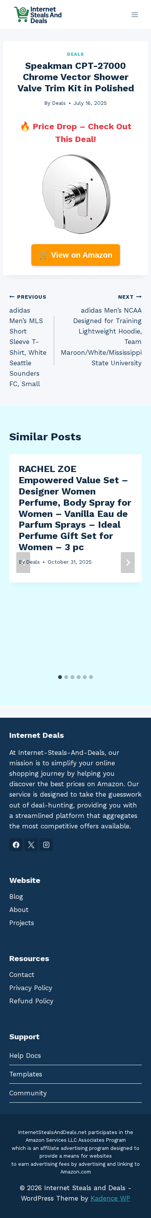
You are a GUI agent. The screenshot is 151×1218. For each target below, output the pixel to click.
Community (28, 1093)
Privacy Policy (30, 988)
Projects (21, 923)
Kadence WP (110, 1198)
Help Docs (25, 1055)
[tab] (60, 677)
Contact (21, 975)
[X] (31, 844)
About (19, 910)
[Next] (128, 562)
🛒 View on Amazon (75, 255)
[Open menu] (134, 15)
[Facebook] (15, 844)
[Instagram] (46, 844)
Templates (25, 1074)
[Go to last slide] (23, 562)
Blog (16, 896)
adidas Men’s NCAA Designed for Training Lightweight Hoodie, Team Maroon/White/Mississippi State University (101, 330)
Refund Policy (31, 1001)
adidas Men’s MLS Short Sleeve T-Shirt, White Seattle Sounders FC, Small (27, 341)
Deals (75, 54)
